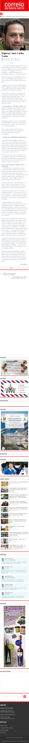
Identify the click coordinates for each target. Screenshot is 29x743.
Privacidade (3, 732)
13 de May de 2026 (13, 589)
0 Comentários (6, 60)
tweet (11, 62)
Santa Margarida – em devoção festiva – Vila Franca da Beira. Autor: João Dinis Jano (18, 489)
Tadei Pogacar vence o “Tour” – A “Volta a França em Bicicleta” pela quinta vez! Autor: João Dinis (17, 547)
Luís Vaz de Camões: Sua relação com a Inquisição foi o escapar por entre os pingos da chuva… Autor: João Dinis (18, 496)
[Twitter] (14, 739)
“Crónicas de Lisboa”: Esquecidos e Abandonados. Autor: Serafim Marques (18, 502)
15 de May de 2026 (20, 581)
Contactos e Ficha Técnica (6, 727)
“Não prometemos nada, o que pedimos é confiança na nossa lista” (18, 277)
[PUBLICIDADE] (14, 367)
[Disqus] (14, 299)
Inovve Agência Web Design (18, 737)
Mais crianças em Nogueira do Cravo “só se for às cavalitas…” (9, 273)
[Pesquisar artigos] (24, 696)
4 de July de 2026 (16, 563)
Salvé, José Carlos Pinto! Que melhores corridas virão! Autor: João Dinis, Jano (18, 508)
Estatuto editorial (4, 730)
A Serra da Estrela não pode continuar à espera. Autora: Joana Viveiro (18, 514)
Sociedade (8, 16)
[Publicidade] (14, 468)
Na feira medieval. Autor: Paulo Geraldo (18, 482)
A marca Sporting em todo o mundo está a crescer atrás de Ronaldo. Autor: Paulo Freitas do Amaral (18, 534)
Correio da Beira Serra (12, 741)
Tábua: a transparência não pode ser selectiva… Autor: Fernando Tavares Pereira (17, 521)
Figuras (13, 16)
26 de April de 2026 (20, 597)
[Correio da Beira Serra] (14, 5)
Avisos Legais (3, 725)
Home (3, 16)
